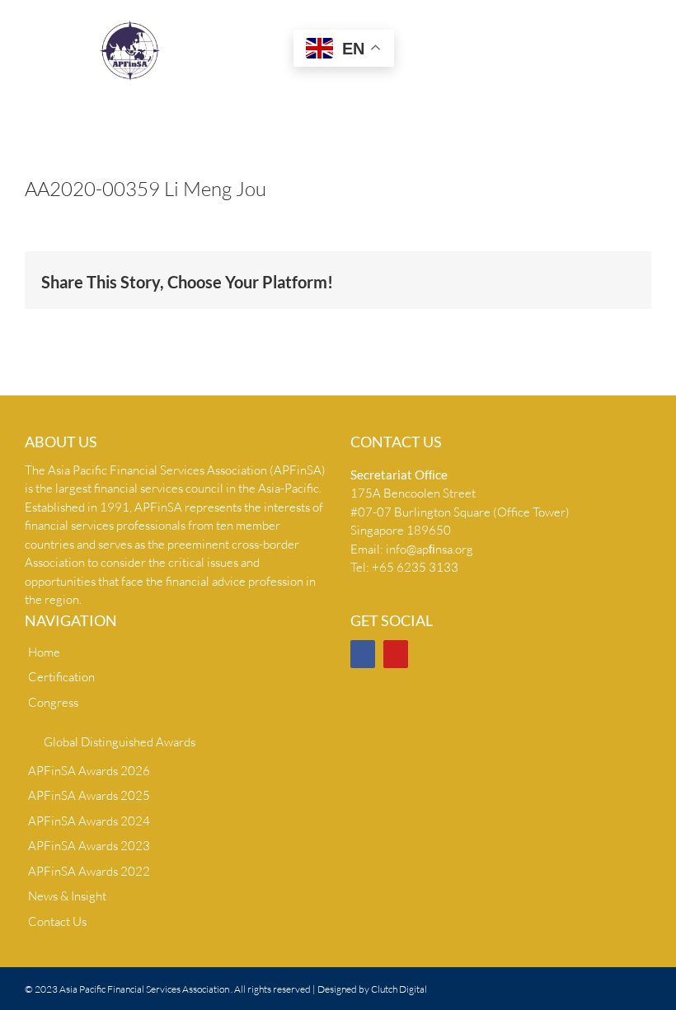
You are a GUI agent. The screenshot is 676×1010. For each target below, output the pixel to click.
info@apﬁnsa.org (429, 549)
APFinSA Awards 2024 (89, 821)
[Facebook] (362, 654)
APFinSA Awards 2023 (89, 845)
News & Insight (67, 896)
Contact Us (57, 921)
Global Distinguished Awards (119, 742)
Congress (53, 702)
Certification (61, 677)
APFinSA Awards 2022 (89, 871)
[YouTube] (395, 654)
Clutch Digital (399, 989)
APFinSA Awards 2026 (89, 771)
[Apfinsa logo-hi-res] (130, 27)
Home (44, 652)
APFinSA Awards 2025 (89, 795)
